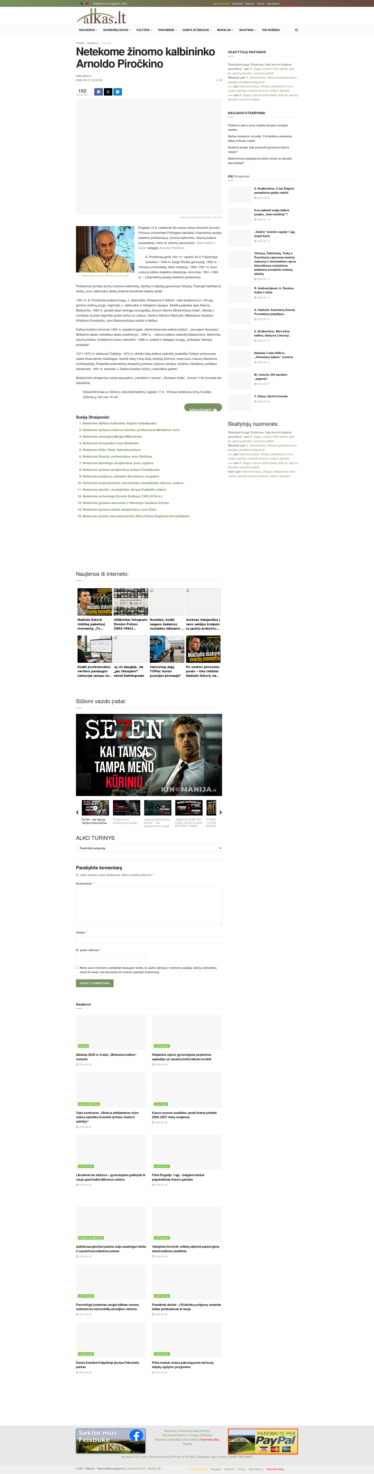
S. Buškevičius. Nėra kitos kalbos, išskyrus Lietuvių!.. (272, 333)
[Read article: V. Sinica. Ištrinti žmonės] (239, 402)
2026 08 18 (263, 219)
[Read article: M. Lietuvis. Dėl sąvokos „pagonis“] (239, 381)
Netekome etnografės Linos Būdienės (110, 443)
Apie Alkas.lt (273, 3)
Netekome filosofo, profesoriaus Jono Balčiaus (117, 456)
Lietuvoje (106, 42)
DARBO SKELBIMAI (240, 1457)
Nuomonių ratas (115, 30)
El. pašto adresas (89, 950)
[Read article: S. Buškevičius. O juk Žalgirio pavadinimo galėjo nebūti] (239, 194)
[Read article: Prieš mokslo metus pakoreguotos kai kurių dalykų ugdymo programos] (187, 1340)
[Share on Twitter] (108, 92)
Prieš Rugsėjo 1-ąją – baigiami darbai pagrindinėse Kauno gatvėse (178, 1177)
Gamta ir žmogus (196, 30)
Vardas (82, 932)
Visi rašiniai (271, 30)
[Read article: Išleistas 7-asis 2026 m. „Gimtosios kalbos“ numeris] (239, 359)
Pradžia (80, 42)
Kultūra (143, 30)
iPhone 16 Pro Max (184, 1457)
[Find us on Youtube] (87, 3)
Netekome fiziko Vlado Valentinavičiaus (112, 449)
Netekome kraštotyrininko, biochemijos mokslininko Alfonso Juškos (133, 483)
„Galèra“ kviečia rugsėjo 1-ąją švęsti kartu (274, 234)
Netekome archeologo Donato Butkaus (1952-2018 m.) (122, 496)
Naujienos (87, 30)
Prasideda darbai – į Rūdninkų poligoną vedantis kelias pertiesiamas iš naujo (186, 1306)
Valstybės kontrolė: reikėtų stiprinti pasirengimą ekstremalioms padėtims (185, 1248)
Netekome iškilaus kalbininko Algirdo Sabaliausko (120, 423)
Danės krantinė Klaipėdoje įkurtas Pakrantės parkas (107, 1364)
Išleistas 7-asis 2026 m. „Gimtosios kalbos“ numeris (273, 355)
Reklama (249, 3)
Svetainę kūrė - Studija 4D (144, 1468)
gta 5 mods (219, 1457)
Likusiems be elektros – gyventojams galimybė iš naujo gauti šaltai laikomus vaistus (110, 1177)
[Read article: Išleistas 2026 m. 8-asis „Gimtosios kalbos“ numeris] (111, 1032)
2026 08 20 (263, 198)
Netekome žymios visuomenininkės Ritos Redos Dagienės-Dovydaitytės (136, 516)
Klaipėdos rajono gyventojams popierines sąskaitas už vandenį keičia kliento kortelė (181, 1056)
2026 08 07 (263, 384)
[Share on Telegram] (117, 92)
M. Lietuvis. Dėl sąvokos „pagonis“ (270, 376)
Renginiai (237, 3)
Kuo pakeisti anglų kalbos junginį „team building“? (271, 212)
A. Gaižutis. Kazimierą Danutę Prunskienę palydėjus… (274, 312)
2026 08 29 (84, 1064)
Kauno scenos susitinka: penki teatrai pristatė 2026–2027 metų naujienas (184, 1114)
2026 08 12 (263, 319)
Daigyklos (204, 1457)
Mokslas (224, 30)
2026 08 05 (263, 401)
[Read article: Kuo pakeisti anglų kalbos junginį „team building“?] (239, 216)
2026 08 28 (84, 1184)
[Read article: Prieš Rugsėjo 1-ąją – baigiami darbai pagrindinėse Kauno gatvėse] (187, 1152)
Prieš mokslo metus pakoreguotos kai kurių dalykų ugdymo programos (183, 1364)
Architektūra (89, 1104)
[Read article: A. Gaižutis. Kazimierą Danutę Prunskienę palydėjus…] (239, 316)
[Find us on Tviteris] (81, 3)
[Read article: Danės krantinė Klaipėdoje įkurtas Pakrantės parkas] (111, 1340)
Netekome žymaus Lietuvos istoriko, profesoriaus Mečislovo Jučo (131, 430)
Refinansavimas (160, 1457)
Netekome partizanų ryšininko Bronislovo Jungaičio (121, 476)
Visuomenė (166, 30)
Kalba (83, 1045)
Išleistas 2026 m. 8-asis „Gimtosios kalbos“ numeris (106, 1056)
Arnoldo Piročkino (171, 248)
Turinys (260, 3)
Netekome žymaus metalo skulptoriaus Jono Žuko (120, 509)
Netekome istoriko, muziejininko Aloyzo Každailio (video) (124, 489)
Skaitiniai (246, 30)
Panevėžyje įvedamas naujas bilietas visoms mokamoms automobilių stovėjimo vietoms (107, 1306)
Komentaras (85, 883)
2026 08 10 (263, 340)
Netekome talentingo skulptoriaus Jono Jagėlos (118, 463)
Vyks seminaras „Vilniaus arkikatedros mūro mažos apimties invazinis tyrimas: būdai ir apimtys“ (107, 1117)
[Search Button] (296, 30)
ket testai (127, 1457)
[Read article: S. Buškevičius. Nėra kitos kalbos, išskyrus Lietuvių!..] (239, 337)
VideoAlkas (175, 1439)
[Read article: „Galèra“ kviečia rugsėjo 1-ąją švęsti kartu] (239, 238)
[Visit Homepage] (101, 16)
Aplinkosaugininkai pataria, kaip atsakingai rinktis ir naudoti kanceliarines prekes (111, 1248)
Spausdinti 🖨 (203, 409)
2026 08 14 (263, 279)
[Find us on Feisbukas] (77, 3)
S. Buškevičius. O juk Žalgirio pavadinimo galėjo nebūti (274, 190)
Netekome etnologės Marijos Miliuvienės (112, 436)
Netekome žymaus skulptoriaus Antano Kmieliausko (121, 469)
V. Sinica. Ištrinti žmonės (271, 396)
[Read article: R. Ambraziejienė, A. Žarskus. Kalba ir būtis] (239, 294)
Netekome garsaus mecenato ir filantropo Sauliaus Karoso (126, 503)
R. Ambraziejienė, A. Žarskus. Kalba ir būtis (274, 290)
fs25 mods (141, 1457)
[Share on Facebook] (98, 92)
